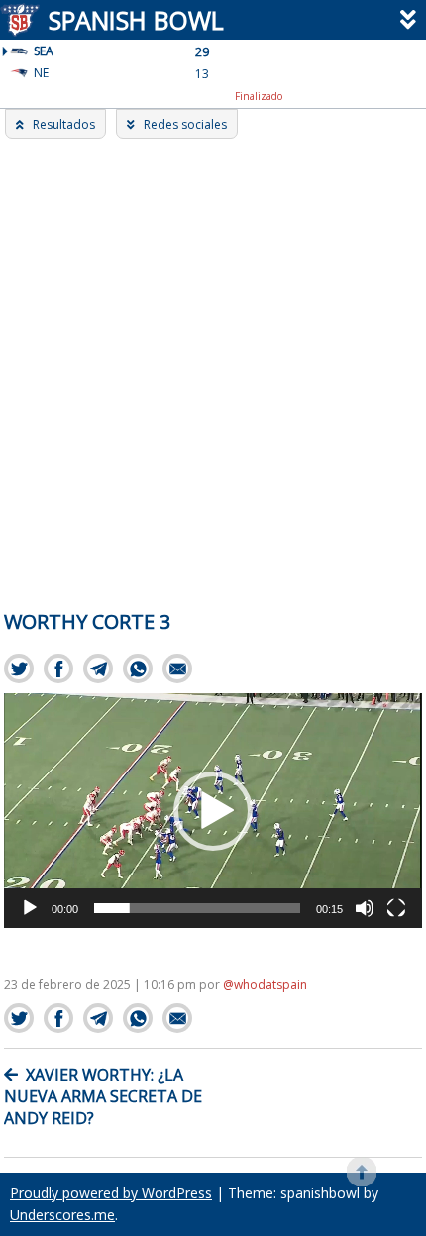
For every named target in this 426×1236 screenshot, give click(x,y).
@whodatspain (265, 985)
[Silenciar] (364, 908)
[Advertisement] (213, 361)
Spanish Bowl (136, 20)
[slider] (196, 908)
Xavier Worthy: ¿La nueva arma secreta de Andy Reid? (103, 1096)
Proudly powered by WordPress (111, 1193)
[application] (212, 810)
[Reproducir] (30, 908)
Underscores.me (62, 1214)
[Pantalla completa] (396, 908)
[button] (213, 811)
